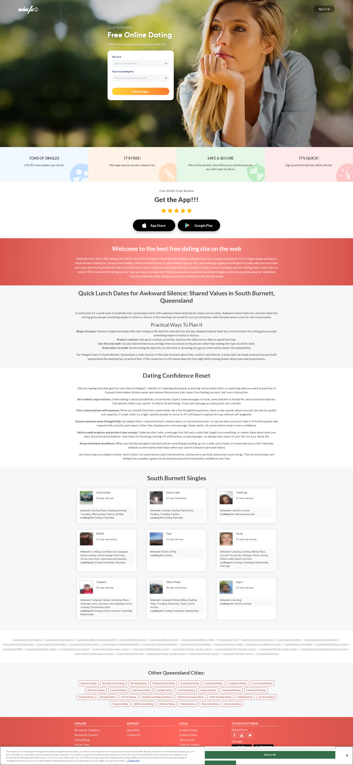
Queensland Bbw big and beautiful (96, 639)
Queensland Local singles (298, 644)
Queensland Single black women (150, 648)
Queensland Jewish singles (195, 644)
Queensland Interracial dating (160, 644)
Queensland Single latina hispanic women (324, 648)
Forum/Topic (82, 744)
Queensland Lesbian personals (263, 644)
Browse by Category (87, 730)
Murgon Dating (86, 697)
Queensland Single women (237, 653)
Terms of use (187, 739)
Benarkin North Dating (113, 683)
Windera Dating (166, 704)
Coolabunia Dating (237, 683)
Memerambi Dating (256, 690)
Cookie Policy (133, 760)
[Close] (347, 755)
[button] (324, 9)
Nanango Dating (107, 697)
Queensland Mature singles (331, 644)
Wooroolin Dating (209, 704)
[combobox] (140, 63)
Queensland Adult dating (27, 639)
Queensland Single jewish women (278, 648)
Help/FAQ (133, 730)
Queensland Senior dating (75, 648)
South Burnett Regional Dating (156, 697)
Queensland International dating (121, 644)
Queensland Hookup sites (84, 644)
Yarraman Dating (232, 704)
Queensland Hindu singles (52, 644)
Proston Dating (128, 697)
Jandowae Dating (186, 690)
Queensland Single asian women (110, 648)
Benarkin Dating (88, 683)
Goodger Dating (164, 690)
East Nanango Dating (262, 683)
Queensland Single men (130, 653)
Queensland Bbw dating (132, 639)
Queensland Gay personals (18, 644)
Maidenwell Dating (231, 690)
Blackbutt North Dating (164, 683)
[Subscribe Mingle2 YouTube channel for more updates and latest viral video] (241, 735)
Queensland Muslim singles (41, 648)
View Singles (141, 91)
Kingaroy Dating (208, 690)
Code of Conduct (189, 744)
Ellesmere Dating (96, 690)
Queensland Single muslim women (166, 653)
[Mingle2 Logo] (28, 9)
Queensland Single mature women (94, 653)
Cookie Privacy (188, 730)
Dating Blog (82, 739)
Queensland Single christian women (235, 648)
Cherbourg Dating (213, 683)
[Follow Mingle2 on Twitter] (250, 735)
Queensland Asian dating (59, 639)
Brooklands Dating (190, 683)
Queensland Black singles (164, 639)
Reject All (270, 754)
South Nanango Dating (220, 697)
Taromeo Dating (266, 697)
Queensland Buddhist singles (198, 639)
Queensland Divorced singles (321, 639)
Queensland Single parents (204, 653)
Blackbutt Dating (138, 683)
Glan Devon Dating (141, 690)
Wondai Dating (188, 704)
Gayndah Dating (118, 690)
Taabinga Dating (244, 697)
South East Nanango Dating (190, 697)
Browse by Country (86, 735)
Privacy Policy (188, 735)
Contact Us (133, 735)
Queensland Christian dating (257, 639)
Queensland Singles (267, 653)
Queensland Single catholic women (192, 648)
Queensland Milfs (12, 648)
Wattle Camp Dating (143, 704)
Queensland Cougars (289, 639)
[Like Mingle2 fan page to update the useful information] (234, 735)
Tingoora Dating (120, 704)
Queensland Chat (228, 639)
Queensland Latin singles (228, 644)
